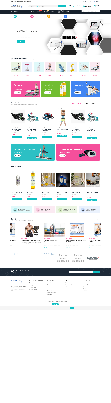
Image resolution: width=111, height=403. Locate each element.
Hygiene (61, 73)
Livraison (85, 282)
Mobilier (27, 73)
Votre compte (50, 280)
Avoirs (48, 286)
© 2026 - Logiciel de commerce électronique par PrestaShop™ (55, 301)
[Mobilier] (27, 67)
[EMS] (93, 258)
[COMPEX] (33, 253)
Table (16, 73)
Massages (72, 73)
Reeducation (50, 73)
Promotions (67, 282)
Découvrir (17, 92)
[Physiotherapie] (84, 67)
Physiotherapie (83, 73)
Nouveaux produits (68, 284)
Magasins (85, 290)
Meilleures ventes (68, 286)
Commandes (49, 284)
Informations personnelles (52, 282)
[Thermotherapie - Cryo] (39, 67)
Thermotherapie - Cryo (39, 73)
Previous (4, 37)
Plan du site (85, 288)
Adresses (49, 288)
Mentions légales (86, 284)
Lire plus (35, 247)
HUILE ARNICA (30, 192)
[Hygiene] (61, 67)
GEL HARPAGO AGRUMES (17, 192)
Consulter (47, 92)
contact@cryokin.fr (34, 289)
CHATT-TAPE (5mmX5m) (62, 129)
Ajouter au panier (32, 138)
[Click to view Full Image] (21, 230)
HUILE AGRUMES (45, 192)
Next (106, 37)
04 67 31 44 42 (86, 1)
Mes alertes (49, 294)
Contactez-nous (86, 286)
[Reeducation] (50, 67)
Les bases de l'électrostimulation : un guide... (21, 240)
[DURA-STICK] (48, 253)
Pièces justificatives (51, 290)
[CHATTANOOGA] (18, 253)
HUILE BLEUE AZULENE (62, 192)
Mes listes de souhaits (51, 292)
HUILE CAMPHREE (76, 192)
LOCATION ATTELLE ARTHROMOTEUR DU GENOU (31, 130)
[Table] (16, 67)
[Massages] (72, 67)
